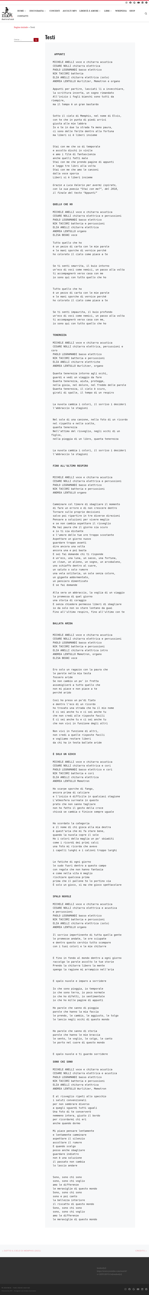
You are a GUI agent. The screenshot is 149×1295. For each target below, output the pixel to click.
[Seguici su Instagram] (126, 2)
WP (11, 1291)
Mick (9, 1288)
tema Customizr (30, 1291)
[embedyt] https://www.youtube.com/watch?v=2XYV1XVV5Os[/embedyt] (112, 1271)
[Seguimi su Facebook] (130, 2)
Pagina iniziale (21, 27)
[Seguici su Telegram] (146, 2)
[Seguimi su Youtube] (138, 2)
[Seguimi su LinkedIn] (142, 2)
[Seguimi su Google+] (134, 2)
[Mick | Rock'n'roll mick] (7, 11)
